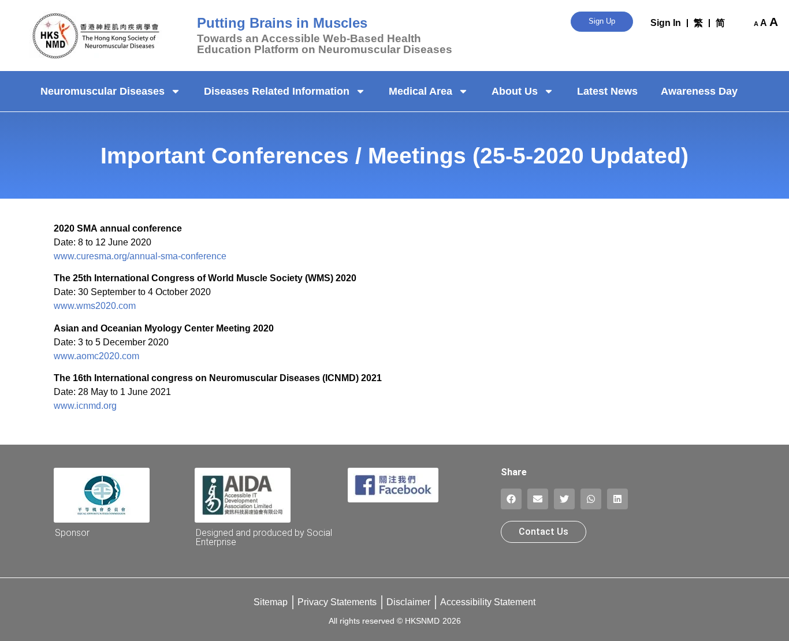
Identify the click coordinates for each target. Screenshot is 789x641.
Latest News (607, 91)
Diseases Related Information (276, 91)
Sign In (665, 23)
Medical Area (420, 91)
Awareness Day (699, 91)
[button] (511, 499)
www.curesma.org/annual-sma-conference (140, 256)
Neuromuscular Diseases (102, 91)
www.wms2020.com (95, 306)
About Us (515, 91)
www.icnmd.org (85, 406)
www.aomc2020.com (96, 356)
